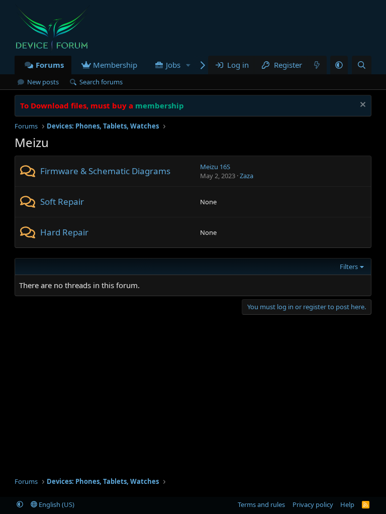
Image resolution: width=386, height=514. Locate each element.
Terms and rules (261, 504)
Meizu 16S (215, 166)
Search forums (101, 81)
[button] (339, 65)
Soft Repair (62, 201)
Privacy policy (313, 504)
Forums (50, 65)
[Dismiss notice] (361, 105)
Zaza (246, 175)
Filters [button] (349, 266)
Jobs (173, 65)
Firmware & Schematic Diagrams (105, 171)
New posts (43, 81)
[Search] (361, 65)
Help (347, 504)
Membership (115, 65)
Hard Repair (64, 232)
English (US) (55, 504)
